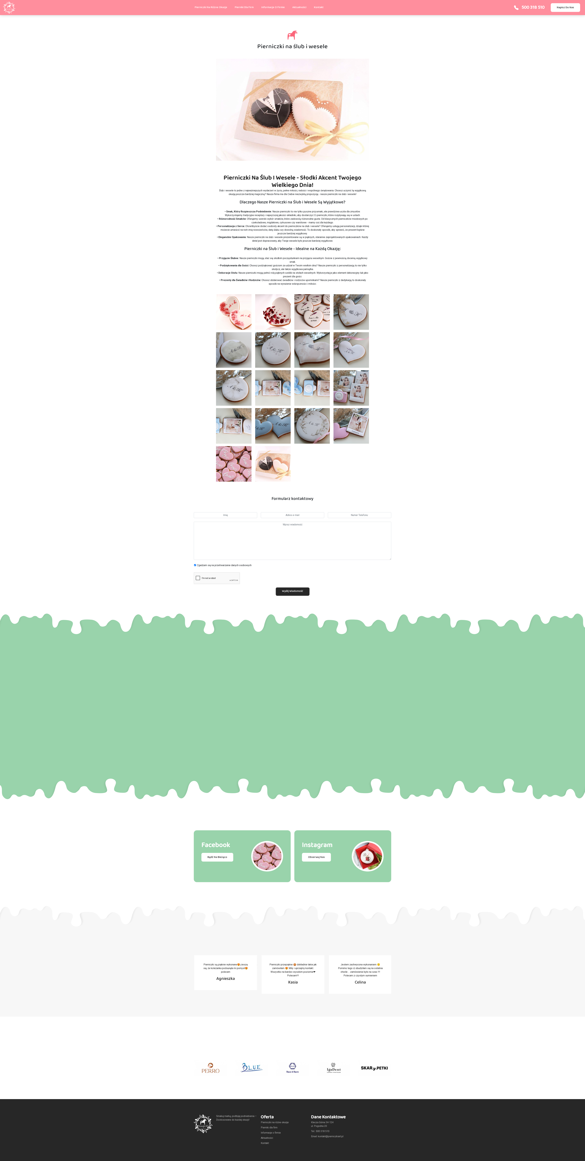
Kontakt (319, 7)
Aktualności (299, 7)
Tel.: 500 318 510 (320, 1131)
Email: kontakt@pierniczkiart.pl (327, 1136)
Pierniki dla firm (244, 7)
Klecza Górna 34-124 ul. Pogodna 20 (322, 1124)
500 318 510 (533, 7)
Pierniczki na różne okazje (211, 7)
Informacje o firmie (273, 7)
